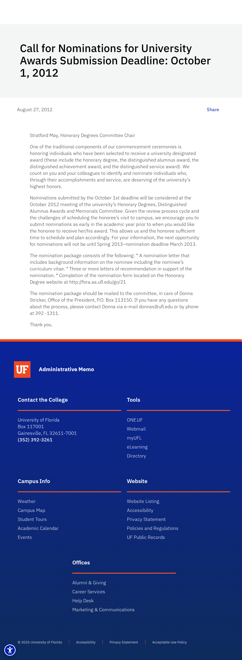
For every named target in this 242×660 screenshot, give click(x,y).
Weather (27, 501)
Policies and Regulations (152, 528)
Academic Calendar (38, 528)
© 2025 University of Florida (40, 642)
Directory (136, 456)
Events (25, 537)
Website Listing (143, 501)
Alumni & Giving (89, 582)
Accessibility (140, 510)
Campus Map (31, 510)
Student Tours (32, 519)
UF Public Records (146, 537)
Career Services (88, 591)
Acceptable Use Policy (169, 642)
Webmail (136, 429)
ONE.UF (135, 420)
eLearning (137, 447)
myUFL (134, 438)
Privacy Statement (146, 519)
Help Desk (83, 600)
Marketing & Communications (103, 609)
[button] (10, 650)
